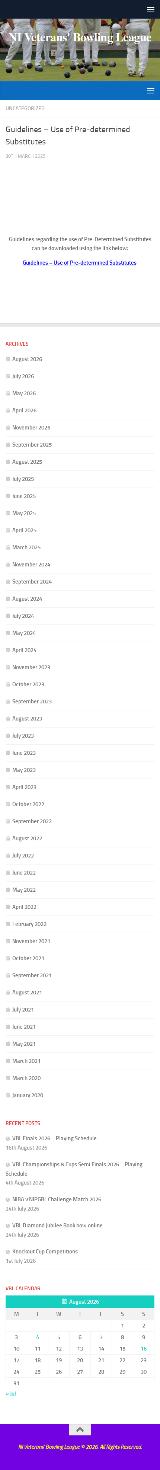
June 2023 (24, 753)
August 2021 (27, 992)
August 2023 (27, 718)
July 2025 (23, 479)
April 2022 (24, 907)
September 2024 (32, 581)
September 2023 (32, 701)
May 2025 (24, 513)
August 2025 (27, 461)
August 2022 (27, 838)
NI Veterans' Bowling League (80, 37)
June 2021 (24, 1026)
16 (144, 1348)
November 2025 (31, 427)
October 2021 (28, 958)
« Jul (11, 1393)
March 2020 (26, 1078)
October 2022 (28, 804)
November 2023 (31, 667)
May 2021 (24, 1044)
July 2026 (23, 376)
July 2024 (23, 616)
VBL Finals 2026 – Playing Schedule (54, 1138)
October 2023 (28, 684)
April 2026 (24, 410)
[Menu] (150, 9)
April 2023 (24, 787)
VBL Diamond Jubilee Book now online (57, 1225)
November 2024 (31, 564)
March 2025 (26, 547)
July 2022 (23, 855)
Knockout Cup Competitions (45, 1251)
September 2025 (32, 444)
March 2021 (26, 1061)
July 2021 (23, 1009)
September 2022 (32, 821)
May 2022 (24, 889)
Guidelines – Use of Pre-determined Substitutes (80, 262)
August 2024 (27, 598)
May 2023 (24, 770)
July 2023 (23, 735)
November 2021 (31, 941)
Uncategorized (25, 108)
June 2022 (24, 872)
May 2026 (24, 393)
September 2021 (32, 975)
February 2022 (29, 924)
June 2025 (24, 496)
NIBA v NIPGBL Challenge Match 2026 (56, 1199)
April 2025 (24, 530)
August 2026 (27, 359)
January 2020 (27, 1095)
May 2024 (24, 633)
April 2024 (24, 650)
